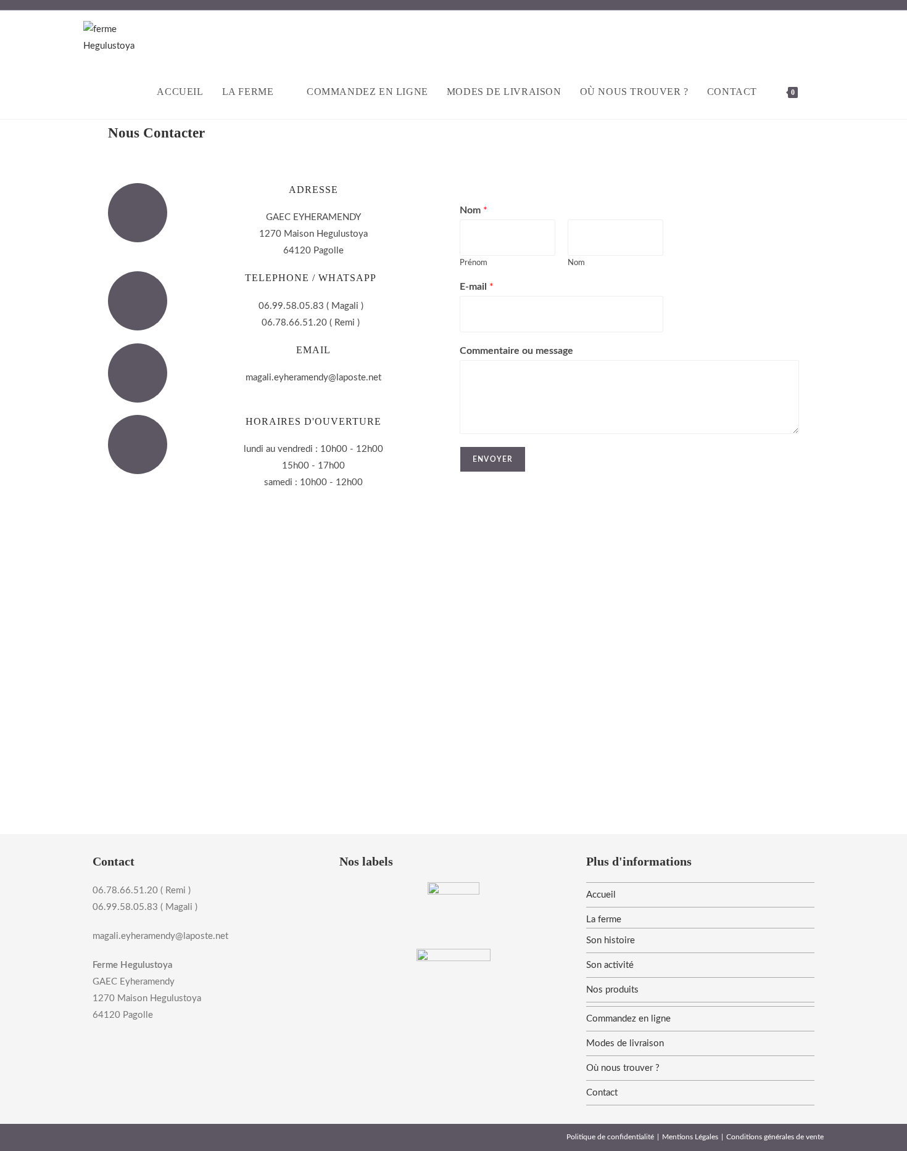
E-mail (477, 287)
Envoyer (493, 459)
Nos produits (612, 989)
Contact (602, 1092)
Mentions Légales (690, 1137)
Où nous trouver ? (623, 1068)
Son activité (610, 965)
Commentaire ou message (516, 351)
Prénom (473, 263)
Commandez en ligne (628, 1018)
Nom (473, 210)
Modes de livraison (625, 1043)
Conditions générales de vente (775, 1137)
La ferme (603, 919)
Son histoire (610, 940)
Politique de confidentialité (610, 1137)
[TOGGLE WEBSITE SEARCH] (820, 92)
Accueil (601, 894)
